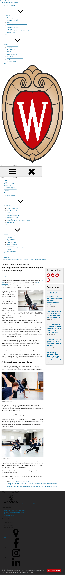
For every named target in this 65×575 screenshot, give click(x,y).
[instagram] (16, 557)
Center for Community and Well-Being (14, 512)
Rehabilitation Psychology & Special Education (18, 31)
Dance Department (17, 481)
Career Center (7, 514)
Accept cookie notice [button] (54, 570)
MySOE (6, 44)
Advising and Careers (9, 187)
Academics (7, 182)
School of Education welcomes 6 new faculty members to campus (54, 342)
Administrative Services (12, 46)
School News (26, 481)
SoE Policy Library (11, 61)
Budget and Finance (12, 54)
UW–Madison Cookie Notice (26, 572)
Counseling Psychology (12, 19)
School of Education (7, 164)
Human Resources (11, 53)
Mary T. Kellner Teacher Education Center (14, 510)
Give (5, 63)
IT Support (9, 47)
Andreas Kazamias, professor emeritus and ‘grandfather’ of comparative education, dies (54, 328)
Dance (8, 22)
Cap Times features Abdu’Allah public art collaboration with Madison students (54, 314)
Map (5, 537)
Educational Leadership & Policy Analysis (17, 24)
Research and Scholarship (10, 189)
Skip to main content (5, 1)
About (5, 192)
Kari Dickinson (6, 277)
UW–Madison (10, 2)
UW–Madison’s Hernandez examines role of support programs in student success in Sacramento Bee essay (54, 298)
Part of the (30, 504)
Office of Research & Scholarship (15, 58)
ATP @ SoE (9, 59)
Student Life (7, 185)
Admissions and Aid (9, 184)
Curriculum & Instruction (13, 20)
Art (7, 17)
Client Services (10, 56)
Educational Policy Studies (13, 25)
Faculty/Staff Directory (10, 5)
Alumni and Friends (9, 515)
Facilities (9, 51)
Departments (7, 15)
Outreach (6, 190)
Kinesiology (9, 29)
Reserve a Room (11, 49)
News (5, 34)
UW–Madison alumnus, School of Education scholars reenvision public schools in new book (54, 356)
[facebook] (16, 547)
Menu (2, 175)
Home (5, 180)
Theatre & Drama (11, 32)
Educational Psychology (13, 27)
